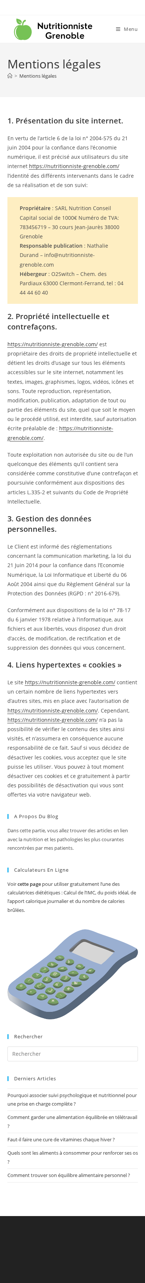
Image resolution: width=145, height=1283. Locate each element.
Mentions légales (38, 76)
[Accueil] (9, 76)
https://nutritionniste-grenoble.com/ (74, 166)
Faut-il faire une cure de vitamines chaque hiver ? (61, 1139)
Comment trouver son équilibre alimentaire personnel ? (68, 1175)
